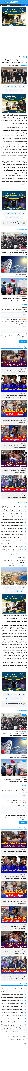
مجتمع (19, 56)
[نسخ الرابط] (21, 90)
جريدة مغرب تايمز (9, 1036)
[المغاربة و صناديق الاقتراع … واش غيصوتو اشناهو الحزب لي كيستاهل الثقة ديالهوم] (14, 387)
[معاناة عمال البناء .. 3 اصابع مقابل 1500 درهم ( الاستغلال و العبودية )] (14, 462)
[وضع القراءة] (4, 86)
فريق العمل (24, 1043)
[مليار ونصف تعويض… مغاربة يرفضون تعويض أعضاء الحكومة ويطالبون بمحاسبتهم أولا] (14, 487)
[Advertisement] (14, 41)
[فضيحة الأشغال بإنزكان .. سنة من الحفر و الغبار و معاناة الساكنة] (14, 362)
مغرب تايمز (23, 65)
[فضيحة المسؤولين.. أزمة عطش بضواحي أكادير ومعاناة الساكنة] (14, 412)
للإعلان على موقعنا (11, 1039)
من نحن (24, 1039)
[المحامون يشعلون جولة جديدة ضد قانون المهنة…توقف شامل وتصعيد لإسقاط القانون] (14, 243)
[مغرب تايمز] (14, 2)
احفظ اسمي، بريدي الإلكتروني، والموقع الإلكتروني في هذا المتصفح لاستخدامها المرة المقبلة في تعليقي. (14, 336)
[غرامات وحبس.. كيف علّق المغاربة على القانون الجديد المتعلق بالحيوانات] (14, 437)
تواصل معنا (19, 1039)
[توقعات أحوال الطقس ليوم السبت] (14, 266)
